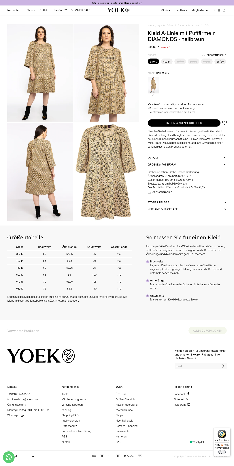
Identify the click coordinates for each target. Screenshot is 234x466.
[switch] (222, 452)
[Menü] (228, 430)
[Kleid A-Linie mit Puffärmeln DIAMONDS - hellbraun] (153, 85)
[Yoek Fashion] (118, 10)
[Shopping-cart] (224, 10)
